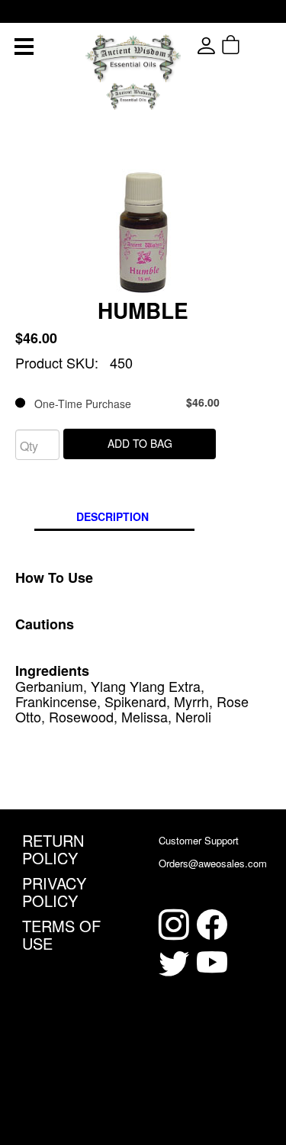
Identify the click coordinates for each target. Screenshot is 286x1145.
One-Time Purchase (122, 402)
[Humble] (143, 230)
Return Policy (53, 849)
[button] (258, 45)
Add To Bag (140, 443)
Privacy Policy (54, 892)
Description (112, 516)
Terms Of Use (61, 934)
